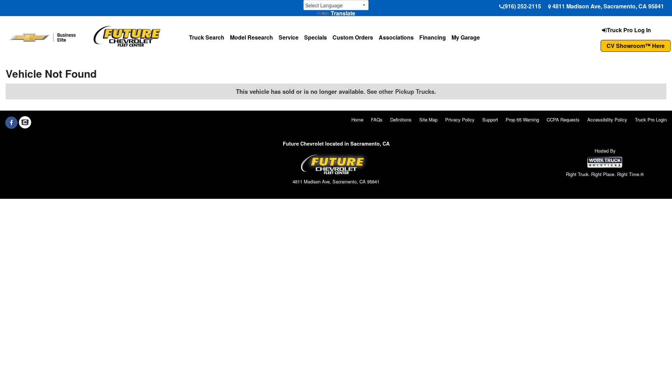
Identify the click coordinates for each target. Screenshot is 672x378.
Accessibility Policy (607, 119)
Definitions (401, 119)
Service (289, 37)
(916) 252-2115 (522, 6)
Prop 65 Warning (522, 119)
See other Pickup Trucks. (401, 91)
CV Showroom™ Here (636, 46)
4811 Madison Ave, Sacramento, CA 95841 (608, 6)
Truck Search (206, 37)
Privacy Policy (460, 119)
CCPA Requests (563, 119)
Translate (343, 13)
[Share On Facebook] (11, 122)
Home (357, 119)
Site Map (428, 119)
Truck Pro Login (651, 119)
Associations (396, 37)
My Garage (465, 37)
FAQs (377, 119)
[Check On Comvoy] (25, 122)
